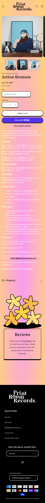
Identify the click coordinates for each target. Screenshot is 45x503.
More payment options (22, 126)
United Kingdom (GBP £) (21, 478)
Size (3, 90)
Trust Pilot (27, 341)
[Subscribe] (35, 453)
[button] (2, 6)
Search (7, 417)
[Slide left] (2, 65)
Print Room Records (18, 499)
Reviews (8, 422)
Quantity (5, 100)
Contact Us (9, 433)
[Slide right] (42, 65)
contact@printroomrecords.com (23, 258)
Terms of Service (12, 438)
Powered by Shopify (32, 499)
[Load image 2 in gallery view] (22, 64)
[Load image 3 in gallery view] (34, 64)
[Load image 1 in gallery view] (11, 64)
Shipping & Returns (13, 427)
